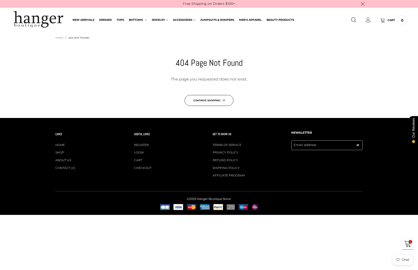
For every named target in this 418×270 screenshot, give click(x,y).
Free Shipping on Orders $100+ (209, 3)
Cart (138, 160)
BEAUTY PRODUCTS (280, 20)
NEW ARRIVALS (83, 20)
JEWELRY (158, 20)
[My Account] (368, 20)
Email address (305, 145)
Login (139, 152)
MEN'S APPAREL (250, 20)
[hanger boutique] (38, 19)
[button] (357, 145)
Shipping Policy (226, 168)
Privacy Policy (225, 152)
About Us (63, 160)
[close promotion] (362, 4)
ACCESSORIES (182, 20)
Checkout (142, 168)
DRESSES (105, 20)
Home (60, 145)
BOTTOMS (136, 20)
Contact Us (65, 168)
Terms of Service (227, 145)
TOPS (120, 20)
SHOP (59, 152)
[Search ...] (353, 20)
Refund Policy (225, 160)
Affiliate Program (229, 175)
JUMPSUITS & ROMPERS (217, 20)
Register (141, 145)
